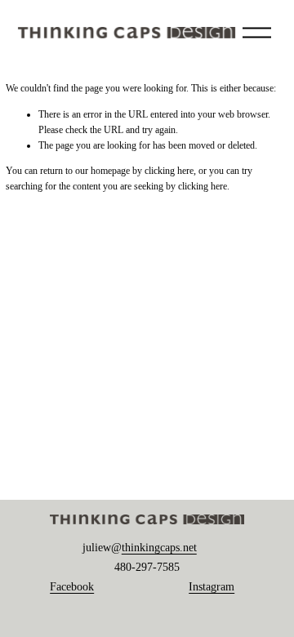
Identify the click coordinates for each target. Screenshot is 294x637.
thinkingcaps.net (159, 547)
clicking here (169, 170)
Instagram (211, 587)
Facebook (72, 587)
